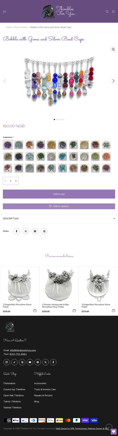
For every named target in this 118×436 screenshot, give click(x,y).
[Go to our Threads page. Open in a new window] (22, 362)
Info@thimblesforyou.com (23, 350)
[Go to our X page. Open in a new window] (45, 362)
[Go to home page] (59, 11)
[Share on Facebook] (16, 231)
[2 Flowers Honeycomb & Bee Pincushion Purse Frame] (59, 285)
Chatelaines (9, 383)
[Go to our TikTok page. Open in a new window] (14, 362)
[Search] (107, 11)
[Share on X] (26, 231)
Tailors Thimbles (12, 401)
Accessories (40, 383)
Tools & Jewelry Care (45, 389)
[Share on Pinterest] (35, 231)
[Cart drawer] (113, 11)
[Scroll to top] (109, 427)
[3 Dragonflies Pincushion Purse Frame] (98, 285)
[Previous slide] (4, 81)
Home (9, 27)
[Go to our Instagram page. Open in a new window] (6, 362)
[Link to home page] (10, 327)
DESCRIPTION (10, 218)
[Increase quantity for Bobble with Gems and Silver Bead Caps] (16, 181)
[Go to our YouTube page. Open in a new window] (30, 362)
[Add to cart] (35, 310)
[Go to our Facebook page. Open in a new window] (53, 362)
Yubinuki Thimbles (12, 407)
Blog (36, 401)
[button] (54, 119)
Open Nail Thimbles (13, 395)
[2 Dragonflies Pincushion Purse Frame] (19, 285)
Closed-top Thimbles (14, 389)
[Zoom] (113, 49)
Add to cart (59, 194)
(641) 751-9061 (18, 354)
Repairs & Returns (43, 395)
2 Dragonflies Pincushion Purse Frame (17, 305)
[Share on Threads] (44, 231)
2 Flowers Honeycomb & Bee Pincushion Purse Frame (55, 305)
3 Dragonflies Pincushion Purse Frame (96, 305)
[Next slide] (113, 81)
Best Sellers (21, 27)
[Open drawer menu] (4, 11)
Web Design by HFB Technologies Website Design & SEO (82, 428)
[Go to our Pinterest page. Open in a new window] (38, 362)
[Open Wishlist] (114, 432)
